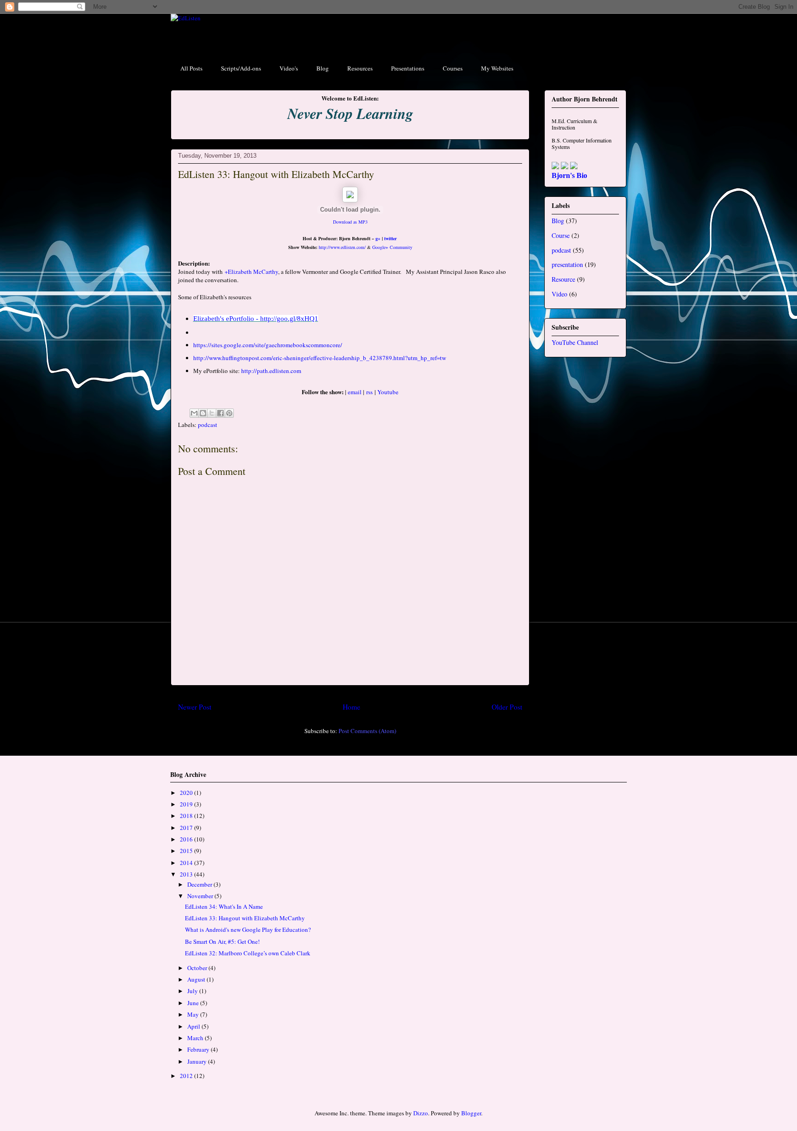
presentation (567, 264)
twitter (390, 238)
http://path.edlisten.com (271, 371)
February (199, 1049)
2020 (187, 792)
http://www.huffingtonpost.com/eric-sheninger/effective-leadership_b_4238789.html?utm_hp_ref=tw (319, 358)
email (355, 392)
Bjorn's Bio (569, 175)
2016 (187, 839)
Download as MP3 (350, 222)
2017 (187, 827)
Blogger (471, 1113)
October (197, 968)
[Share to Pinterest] (229, 413)
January (197, 1061)
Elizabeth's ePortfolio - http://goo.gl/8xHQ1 (255, 318)
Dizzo (420, 1113)
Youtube (387, 392)
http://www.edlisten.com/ (342, 247)
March (196, 1038)
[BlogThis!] (203, 413)
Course (561, 235)
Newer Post (194, 706)
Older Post (507, 706)
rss (369, 392)
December (200, 884)
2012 (187, 1076)
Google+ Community (392, 247)
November (200, 896)
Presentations (407, 68)
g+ (378, 238)
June (193, 1003)
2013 (187, 874)
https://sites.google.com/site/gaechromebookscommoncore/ (267, 345)
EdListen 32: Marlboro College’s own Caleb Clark (247, 953)
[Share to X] (211, 413)
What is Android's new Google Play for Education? (248, 929)
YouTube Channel (575, 342)
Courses (453, 68)
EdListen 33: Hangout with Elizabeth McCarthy (245, 918)
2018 (187, 815)
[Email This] (194, 413)
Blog (322, 68)
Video (559, 294)
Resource (563, 279)
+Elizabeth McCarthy (251, 271)
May (193, 1014)
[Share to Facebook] (220, 413)
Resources (360, 68)
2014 (187, 863)
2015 (187, 851)
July (193, 991)
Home (351, 706)
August (197, 979)
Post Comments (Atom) (367, 731)
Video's (289, 68)
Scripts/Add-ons (241, 68)
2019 (187, 804)
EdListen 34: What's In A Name (224, 906)
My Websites (497, 68)
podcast (207, 424)
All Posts (191, 68)
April (194, 1026)
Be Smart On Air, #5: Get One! (222, 941)
